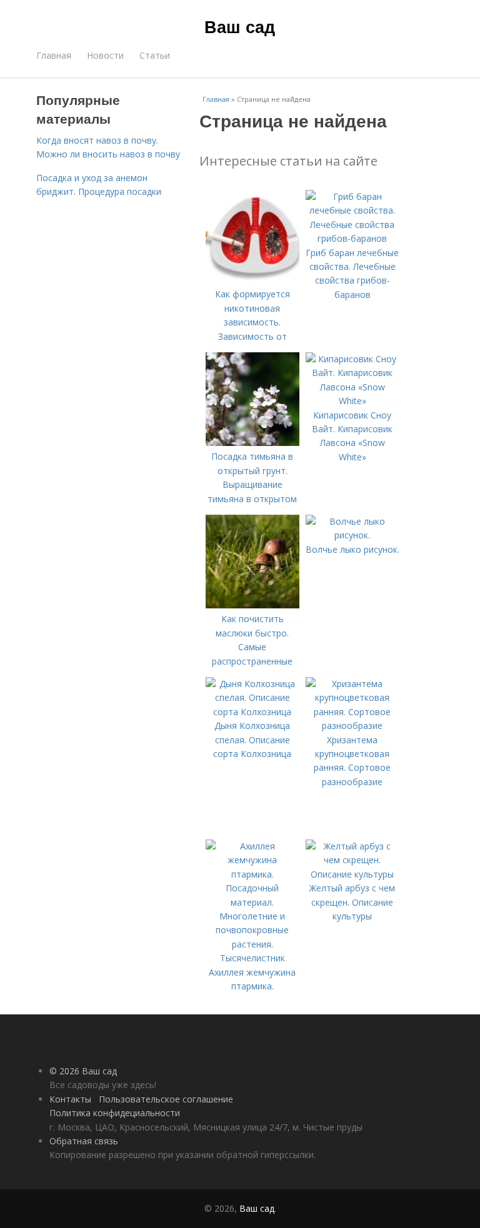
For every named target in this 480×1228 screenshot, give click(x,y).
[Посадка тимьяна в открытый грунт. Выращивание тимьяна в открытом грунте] (252, 442)
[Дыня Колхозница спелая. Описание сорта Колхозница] (252, 712)
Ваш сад (239, 26)
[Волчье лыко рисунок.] (352, 535)
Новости (105, 55)
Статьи (154, 55)
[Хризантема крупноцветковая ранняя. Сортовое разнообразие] (352, 725)
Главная (53, 55)
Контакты (70, 1099)
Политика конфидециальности (114, 1113)
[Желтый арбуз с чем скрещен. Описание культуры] (352, 874)
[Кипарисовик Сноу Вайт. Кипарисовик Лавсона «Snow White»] (352, 401)
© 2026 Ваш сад (83, 1071)
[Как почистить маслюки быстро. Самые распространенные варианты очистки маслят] (252, 605)
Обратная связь (83, 1141)
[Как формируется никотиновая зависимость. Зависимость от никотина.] (252, 280)
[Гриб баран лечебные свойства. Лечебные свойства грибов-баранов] (352, 238)
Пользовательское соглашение (166, 1099)
